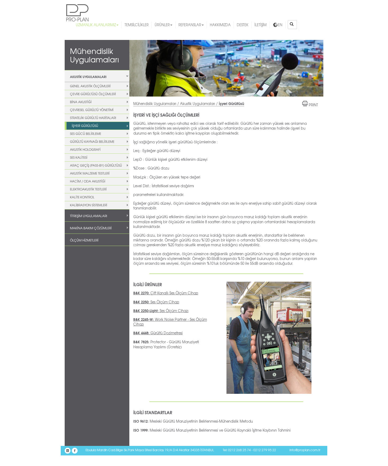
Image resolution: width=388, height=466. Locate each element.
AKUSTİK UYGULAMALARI (88, 76)
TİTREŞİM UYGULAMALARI (88, 215)
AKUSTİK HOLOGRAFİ (85, 149)
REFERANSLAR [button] (189, 24)
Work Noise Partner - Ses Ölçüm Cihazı (170, 322)
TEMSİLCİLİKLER (137, 24)
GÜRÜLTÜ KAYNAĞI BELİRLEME (92, 141)
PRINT (313, 104)
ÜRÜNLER (162, 24)
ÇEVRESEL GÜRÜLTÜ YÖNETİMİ (91, 109)
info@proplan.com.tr (305, 449)
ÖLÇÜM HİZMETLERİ (84, 240)
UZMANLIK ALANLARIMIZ (96, 24)
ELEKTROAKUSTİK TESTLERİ (88, 189)
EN (280, 24)
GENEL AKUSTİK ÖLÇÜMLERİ (90, 86)
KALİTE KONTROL (82, 197)
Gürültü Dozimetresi (158, 332)
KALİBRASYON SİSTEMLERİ (88, 205)
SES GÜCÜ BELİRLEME (85, 133)
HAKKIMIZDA (220, 24)
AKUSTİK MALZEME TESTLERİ (90, 173)
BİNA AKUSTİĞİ (81, 101)
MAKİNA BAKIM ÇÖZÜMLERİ (91, 228)
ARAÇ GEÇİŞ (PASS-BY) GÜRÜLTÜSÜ (96, 165)
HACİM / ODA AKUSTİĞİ (87, 181)
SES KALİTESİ (78, 157)
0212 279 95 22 (264, 449)
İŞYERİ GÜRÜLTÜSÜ (85, 125)
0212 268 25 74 (239, 449)
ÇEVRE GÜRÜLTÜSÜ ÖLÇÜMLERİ (93, 94)
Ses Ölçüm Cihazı (156, 301)
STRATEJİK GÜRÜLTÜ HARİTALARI (93, 117)
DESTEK (242, 24)
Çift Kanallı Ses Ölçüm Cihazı (165, 292)
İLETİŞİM (260, 24)
